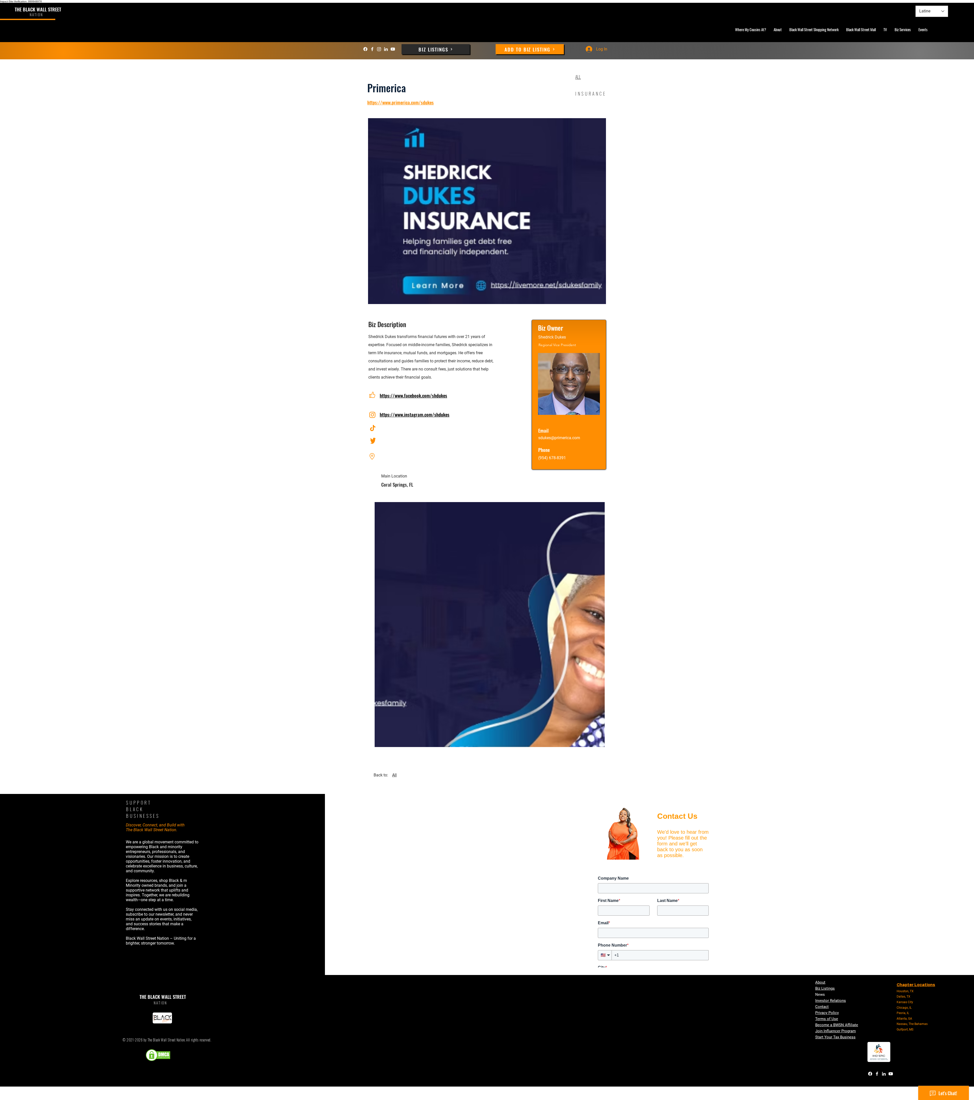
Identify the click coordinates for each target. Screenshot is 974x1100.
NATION (160, 1002)
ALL (578, 77)
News (820, 994)
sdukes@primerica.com (559, 437)
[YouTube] (392, 49)
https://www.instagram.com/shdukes (414, 414)
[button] (490, 624)
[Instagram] (379, 49)
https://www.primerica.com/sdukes (400, 102)
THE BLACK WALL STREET (38, 9)
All (394, 775)
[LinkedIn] (386, 49)
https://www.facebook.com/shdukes (413, 395)
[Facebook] (365, 49)
